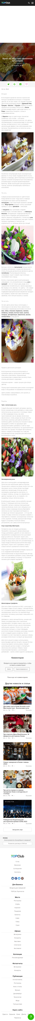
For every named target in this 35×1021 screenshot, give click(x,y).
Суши (17, 925)
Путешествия (17, 1004)
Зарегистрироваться (22, 669)
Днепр (23, 1014)
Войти (9, 669)
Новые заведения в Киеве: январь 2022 (16, 763)
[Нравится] (26, 84)
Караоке (17, 907)
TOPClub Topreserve (17, 891)
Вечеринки (17, 934)
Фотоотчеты (18, 963)
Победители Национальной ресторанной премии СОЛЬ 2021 (15, 820)
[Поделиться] (14, 84)
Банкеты (17, 914)
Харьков (12, 1014)
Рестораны (29, 710)
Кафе (17, 918)
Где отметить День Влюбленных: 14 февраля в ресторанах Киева (16, 735)
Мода (17, 1000)
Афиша (18, 931)
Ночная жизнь (17, 979)
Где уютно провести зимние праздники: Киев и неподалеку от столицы (15, 791)
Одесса (5, 1014)
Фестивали (17, 948)
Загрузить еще (17, 830)
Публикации (17, 976)
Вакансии (17, 865)
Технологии (17, 997)
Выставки (17, 941)
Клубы (17, 904)
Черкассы (17, 1018)
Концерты (17, 938)
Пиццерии (17, 911)
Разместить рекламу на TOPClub (17, 843)
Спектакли (17, 945)
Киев (18, 1014)
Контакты (17, 872)
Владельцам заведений (17, 888)
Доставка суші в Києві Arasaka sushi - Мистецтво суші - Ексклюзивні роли (17, 707)
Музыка (17, 990)
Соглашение (17, 868)
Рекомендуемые (17, 957)
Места (17, 897)
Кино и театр (17, 986)
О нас (17, 861)
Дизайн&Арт (17, 993)
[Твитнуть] (8, 84)
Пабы (17, 921)
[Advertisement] (17, 24)
